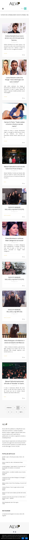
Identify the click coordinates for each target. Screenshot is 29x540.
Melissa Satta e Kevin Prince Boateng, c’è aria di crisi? (14, 483)
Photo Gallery (7, 215)
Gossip (5, 53)
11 (16, 412)
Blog (5, 181)
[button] (25, 189)
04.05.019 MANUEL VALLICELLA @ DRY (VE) (14, 311)
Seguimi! (4, 515)
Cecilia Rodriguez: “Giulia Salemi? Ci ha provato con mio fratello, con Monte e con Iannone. (13, 467)
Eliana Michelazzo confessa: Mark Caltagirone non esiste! (14, 239)
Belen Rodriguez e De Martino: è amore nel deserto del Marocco (14, 341)
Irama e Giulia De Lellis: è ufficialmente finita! (12, 462)
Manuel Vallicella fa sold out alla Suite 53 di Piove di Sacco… (14, 168)
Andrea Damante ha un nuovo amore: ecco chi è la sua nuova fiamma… (14, 38)
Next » (21, 412)
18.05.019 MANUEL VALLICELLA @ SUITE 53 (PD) (14, 208)
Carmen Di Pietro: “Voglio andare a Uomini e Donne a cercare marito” (14, 124)
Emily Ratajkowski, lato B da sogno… (10, 502)
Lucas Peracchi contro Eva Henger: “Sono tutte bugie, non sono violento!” (14, 80)
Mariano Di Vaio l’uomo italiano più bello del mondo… (14, 492)
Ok (22, 538)
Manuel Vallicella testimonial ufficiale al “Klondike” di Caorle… (14, 382)
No (26, 538)
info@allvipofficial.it (6, 437)
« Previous (9, 407)
